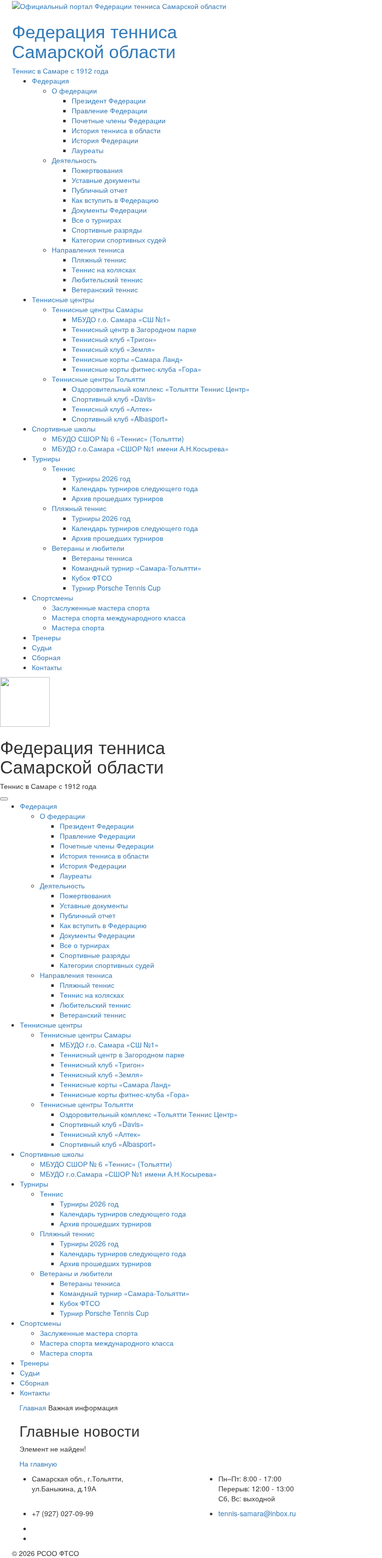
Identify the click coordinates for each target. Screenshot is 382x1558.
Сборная (46, 657)
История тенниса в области (116, 130)
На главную (38, 1464)
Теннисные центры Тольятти (98, 379)
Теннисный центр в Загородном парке (134, 329)
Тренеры (46, 637)
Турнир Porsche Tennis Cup (116, 588)
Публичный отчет (99, 190)
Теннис (63, 468)
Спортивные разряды (107, 230)
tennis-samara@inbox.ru (257, 1513)
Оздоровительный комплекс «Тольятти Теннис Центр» (161, 389)
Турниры (46, 458)
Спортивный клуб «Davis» (114, 399)
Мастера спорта (78, 627)
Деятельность (74, 160)
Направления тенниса (88, 250)
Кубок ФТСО (92, 578)
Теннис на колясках (104, 269)
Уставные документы (106, 180)
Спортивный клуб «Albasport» (120, 419)
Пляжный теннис (99, 259)
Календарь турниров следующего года (135, 488)
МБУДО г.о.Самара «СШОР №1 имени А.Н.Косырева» (140, 448)
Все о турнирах (96, 220)
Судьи (42, 647)
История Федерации (105, 140)
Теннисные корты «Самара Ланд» (127, 359)
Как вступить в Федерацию (115, 200)
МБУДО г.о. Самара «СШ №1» (121, 319)
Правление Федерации (109, 110)
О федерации (74, 90)
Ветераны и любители (88, 548)
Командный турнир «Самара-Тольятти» (136, 568)
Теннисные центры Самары (97, 309)
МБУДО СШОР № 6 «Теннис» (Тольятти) (118, 438)
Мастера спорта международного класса (119, 617)
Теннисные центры (63, 299)
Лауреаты (87, 150)
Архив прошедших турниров (117, 498)
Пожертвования (97, 170)
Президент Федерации (109, 100)
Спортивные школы (64, 428)
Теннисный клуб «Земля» (113, 349)
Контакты (47, 667)
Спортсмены (52, 598)
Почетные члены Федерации (119, 120)
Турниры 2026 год (101, 478)
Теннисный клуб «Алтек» (112, 409)
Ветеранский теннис (105, 289)
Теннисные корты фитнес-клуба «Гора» (136, 369)
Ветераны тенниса (102, 558)
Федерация (50, 81)
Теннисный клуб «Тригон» (114, 339)
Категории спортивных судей (119, 240)
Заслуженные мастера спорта (101, 607)
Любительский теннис (107, 279)
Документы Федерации (109, 210)
